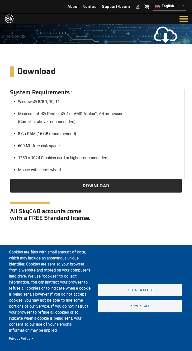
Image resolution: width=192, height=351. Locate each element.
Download (96, 185)
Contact (90, 7)
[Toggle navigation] (184, 19)
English (168, 6)
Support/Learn (116, 7)
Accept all (140, 306)
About (73, 7)
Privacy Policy (19, 338)
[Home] (9, 19)
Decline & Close (140, 290)
